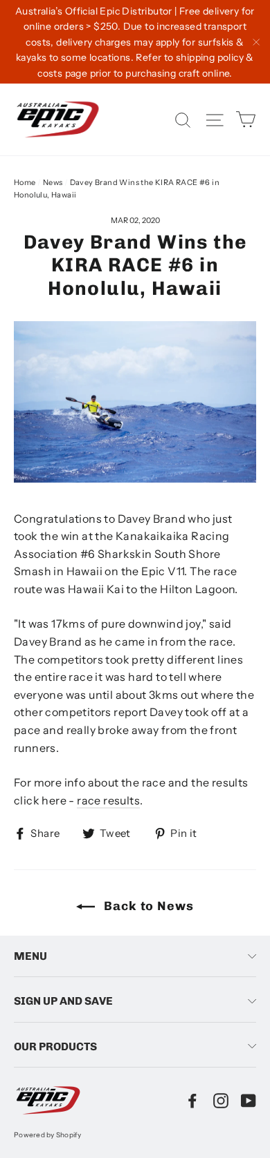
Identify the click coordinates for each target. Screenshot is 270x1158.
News (53, 182)
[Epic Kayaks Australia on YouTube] (248, 1100)
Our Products (55, 1046)
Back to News (147, 906)
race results (108, 800)
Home (25, 182)
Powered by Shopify (48, 1134)
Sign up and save (63, 1000)
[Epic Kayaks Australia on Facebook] (192, 1100)
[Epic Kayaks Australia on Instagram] (220, 1100)
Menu (30, 956)
